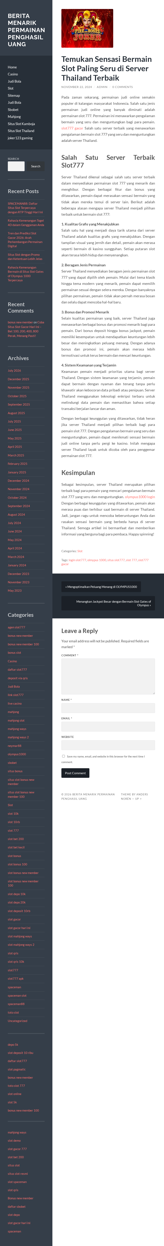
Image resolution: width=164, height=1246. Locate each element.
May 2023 (15, 590)
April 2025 (15, 446)
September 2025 (19, 404)
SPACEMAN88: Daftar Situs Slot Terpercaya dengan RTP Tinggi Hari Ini (25, 208)
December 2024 (18, 480)
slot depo (14, 1214)
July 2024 (14, 523)
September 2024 (19, 506)
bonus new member (20, 322)
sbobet (12, 762)
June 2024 (15, 531)
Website (67, 737)
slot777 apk (16, 978)
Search (13, 158)
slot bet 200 (16, 839)
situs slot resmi (18, 1173)
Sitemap (14, 95)
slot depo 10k (17, 894)
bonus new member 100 (23, 644)
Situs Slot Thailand (21, 131)
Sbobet (13, 110)
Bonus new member (20, 1198)
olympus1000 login (140, 497)
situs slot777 (116, 560)
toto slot (13, 1012)
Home (12, 67)
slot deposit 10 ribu (20, 1052)
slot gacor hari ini (19, 928)
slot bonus (14, 856)
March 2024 (16, 557)
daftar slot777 (17, 669)
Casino (13, 74)
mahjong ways (17, 729)
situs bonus (15, 771)
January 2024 (17, 565)
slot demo (14, 1140)
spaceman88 (16, 1004)
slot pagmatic (17, 1069)
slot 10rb (14, 822)
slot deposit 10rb (19, 911)
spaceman (14, 987)
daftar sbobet (17, 1206)
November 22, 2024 (76, 87)
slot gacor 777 (17, 1149)
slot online (14, 1094)
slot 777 (13, 830)
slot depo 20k (17, 902)
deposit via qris (18, 678)
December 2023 (18, 574)
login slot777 (77, 560)
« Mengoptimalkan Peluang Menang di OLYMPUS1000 (101, 586)
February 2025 (17, 463)
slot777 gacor (72, 128)
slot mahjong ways (20, 936)
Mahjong (14, 117)
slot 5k (12, 1102)
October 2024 (17, 497)
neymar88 (14, 745)
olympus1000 (17, 754)
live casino (15, 703)
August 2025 (16, 413)
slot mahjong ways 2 (21, 944)
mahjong (13, 712)
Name (66, 699)
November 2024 (18, 489)
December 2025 (18, 379)
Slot (10, 88)
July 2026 (14, 370)
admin (102, 87)
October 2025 (17, 396)
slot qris (13, 953)
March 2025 (16, 455)
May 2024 (15, 540)
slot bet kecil (16, 847)
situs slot (14, 1165)
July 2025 (14, 421)
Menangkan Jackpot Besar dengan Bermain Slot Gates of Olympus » (113, 603)
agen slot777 (16, 627)
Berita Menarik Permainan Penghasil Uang (26, 30)
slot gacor (14, 919)
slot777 (13, 970)
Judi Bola (14, 81)
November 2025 (18, 387)
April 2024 (15, 548)
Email (66, 718)
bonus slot (14, 652)
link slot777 (16, 695)
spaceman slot (17, 995)
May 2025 (15, 438)
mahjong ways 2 (18, 737)
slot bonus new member (23, 873)
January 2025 (17, 472)
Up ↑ (138, 798)
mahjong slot (16, 720)
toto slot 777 (16, 1085)
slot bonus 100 (17, 864)
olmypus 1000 (96, 560)
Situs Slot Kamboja (21, 124)
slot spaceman (17, 1182)
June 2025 (15, 429)
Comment (69, 655)
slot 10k (13, 813)
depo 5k (13, 1044)
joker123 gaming (20, 138)
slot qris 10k (16, 961)
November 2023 (18, 582)
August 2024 (16, 514)
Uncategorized (17, 1021)
